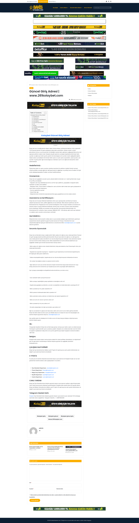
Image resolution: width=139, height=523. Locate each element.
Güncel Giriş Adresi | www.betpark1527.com (98, 118)
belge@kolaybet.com (50, 372)
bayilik (44, 374)
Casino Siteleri (63, 7)
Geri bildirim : (36, 121)
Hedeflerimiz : (36, 116)
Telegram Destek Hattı (39, 131)
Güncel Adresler (88, 7)
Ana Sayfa (55, 7)
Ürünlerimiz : (36, 118)
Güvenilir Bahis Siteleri (75, 7)
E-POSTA (35, 128)
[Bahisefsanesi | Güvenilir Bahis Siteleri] (35, 7)
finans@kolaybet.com (48, 370)
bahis (36, 84)
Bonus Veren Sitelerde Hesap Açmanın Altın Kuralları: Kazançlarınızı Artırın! (55, 448)
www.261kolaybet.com (55, 419)
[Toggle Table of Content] (44, 113)
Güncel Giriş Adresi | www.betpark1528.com (98, 113)
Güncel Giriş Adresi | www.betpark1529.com (98, 107)
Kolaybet (31, 396)
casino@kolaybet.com (48, 377)
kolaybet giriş (41, 416)
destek (66, 222)
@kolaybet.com (72, 222)
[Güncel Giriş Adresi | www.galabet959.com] (74, 447)
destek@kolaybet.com (54, 314)
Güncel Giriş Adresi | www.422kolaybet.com (98, 115)
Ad (30, 482)
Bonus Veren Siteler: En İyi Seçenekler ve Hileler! (36, 447)
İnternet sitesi (59, 488)
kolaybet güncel (53, 416)
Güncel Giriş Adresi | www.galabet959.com (71, 450)
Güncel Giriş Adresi (92, 93)
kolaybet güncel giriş (67, 416)
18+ (34, 124)
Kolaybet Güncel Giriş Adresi (38, 115)
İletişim (34, 125)
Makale (90, 95)
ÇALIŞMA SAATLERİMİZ (38, 127)
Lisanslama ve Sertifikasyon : (39, 119)
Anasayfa (32, 84)
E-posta (31, 488)
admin (41, 428)
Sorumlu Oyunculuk (37, 122)
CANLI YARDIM (37, 129)
